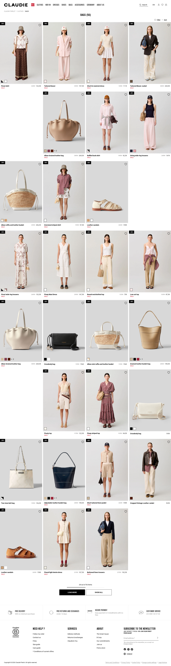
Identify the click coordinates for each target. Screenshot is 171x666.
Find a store (101, 648)
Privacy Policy (125, 662)
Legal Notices (162, 662)
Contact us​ (37, 637)
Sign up (158, 638)
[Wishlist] (39, 25)
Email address (129, 638)
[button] (33, 5)
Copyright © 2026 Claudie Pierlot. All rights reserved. (20, 662)
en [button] (154, 5)
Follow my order (38, 634)
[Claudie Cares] (16, 632)
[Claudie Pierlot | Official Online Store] (16, 5)
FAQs (35, 641)
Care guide (36, 648)
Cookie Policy (136, 662)
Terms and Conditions (112, 662)
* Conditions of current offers (43, 651)
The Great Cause (103, 634)
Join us (99, 644)
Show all (99, 592)
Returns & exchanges (75, 637)
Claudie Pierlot (9, 11)
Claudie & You (72, 641)
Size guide (36, 644)
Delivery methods (74, 634)
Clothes (20, 11)
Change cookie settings (149, 662)
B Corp (99, 637)
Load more (72, 592)
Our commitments (103, 641)
